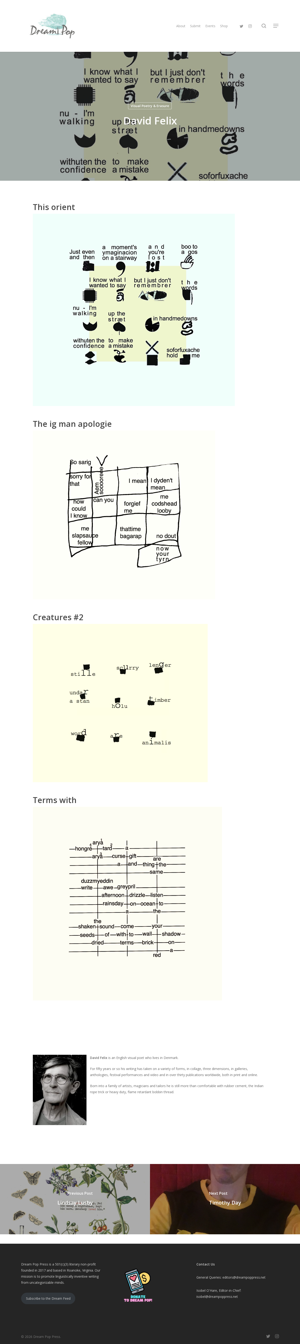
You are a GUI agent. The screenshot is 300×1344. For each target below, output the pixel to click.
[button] (276, 25)
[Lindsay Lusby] (75, 1199)
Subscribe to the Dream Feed (48, 1298)
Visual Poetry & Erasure (150, 106)
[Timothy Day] (225, 1199)
